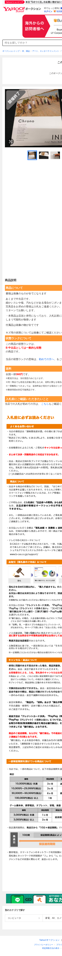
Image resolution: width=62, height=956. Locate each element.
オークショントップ (11, 51)
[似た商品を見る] (10, 141)
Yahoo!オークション (49, 940)
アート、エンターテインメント (45, 51)
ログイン (48, 11)
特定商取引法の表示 (50, 948)
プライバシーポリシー (43, 945)
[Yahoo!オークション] (22, 8)
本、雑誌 (26, 51)
